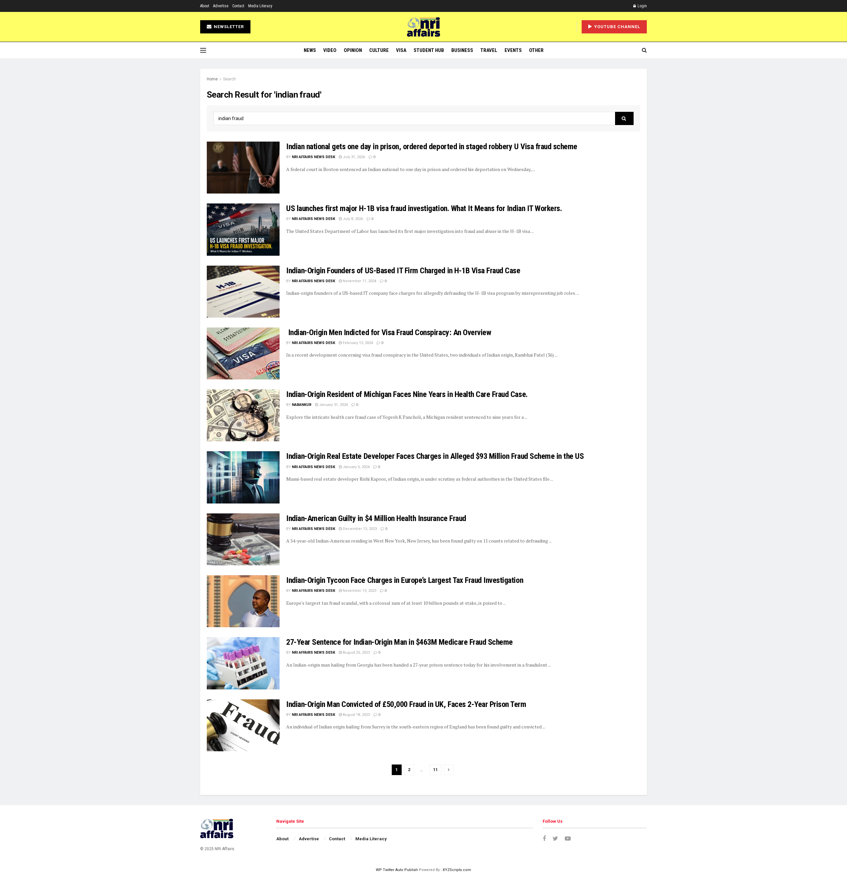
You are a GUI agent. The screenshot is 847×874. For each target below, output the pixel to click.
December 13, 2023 (359, 529)
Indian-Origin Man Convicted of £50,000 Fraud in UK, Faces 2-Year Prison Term (406, 704)
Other (536, 50)
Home (212, 79)
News (310, 50)
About (204, 6)
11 (435, 769)
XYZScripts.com (457, 870)
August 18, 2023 (356, 715)
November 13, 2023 (359, 591)
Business (462, 50)
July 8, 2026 (352, 219)
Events (513, 50)
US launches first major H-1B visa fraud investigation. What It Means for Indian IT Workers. (424, 208)
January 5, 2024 (356, 467)
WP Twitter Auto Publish (397, 870)
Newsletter (228, 26)
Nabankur (301, 405)
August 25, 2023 (356, 652)
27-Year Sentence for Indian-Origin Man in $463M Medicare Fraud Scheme (399, 642)
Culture (379, 50)
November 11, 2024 (359, 281)
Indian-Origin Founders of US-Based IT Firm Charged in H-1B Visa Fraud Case (403, 270)
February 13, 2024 (357, 343)
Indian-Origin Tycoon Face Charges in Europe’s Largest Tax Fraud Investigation (404, 580)
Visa (401, 50)
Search (229, 79)
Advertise (220, 6)
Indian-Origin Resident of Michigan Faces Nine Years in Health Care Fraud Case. (407, 394)
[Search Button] (624, 118)
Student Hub (429, 50)
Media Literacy (260, 6)
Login (642, 6)
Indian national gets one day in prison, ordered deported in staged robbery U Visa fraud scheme (431, 146)
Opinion (353, 50)
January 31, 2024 (333, 405)
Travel (488, 50)
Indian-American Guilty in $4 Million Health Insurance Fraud (376, 518)
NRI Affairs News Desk (313, 157)
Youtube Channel (616, 26)
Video (329, 50)
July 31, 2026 (353, 157)
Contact (238, 6)
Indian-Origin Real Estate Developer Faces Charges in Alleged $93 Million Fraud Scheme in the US (435, 456)
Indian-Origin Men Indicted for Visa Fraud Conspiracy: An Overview (388, 332)
